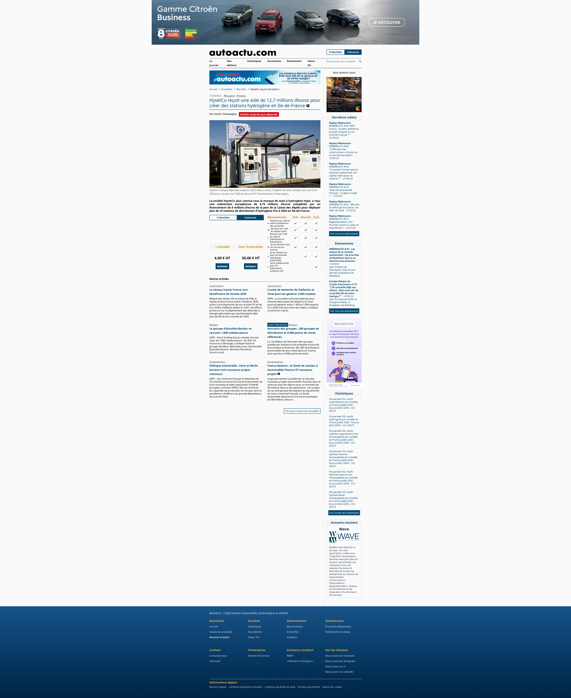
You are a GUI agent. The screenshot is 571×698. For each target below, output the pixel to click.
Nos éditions (232, 63)
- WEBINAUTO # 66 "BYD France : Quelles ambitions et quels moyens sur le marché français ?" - (344, 130)
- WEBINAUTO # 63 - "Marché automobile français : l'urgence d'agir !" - (343, 190)
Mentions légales (217, 686)
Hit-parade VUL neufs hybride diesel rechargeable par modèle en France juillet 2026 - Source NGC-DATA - (343, 499)
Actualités (226, 89)
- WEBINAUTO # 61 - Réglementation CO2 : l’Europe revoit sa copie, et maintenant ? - (344, 221)
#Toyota (241, 95)
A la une (213, 626)
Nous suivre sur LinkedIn (339, 671)
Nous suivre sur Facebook (339, 655)
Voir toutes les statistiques (344, 512)
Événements (294, 61)
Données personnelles (309, 686)
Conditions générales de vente (280, 686)
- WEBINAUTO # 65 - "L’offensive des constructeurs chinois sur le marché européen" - (343, 151)
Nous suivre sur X (335, 666)
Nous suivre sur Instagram (340, 661)
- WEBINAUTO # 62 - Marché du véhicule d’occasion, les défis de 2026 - (344, 206)
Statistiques (254, 61)
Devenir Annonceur (259, 655)
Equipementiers (217, 361)
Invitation (292, 637)
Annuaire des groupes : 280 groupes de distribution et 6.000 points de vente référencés (293, 333)
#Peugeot (229, 95)
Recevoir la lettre (219, 637)
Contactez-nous (218, 655)
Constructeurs (216, 285)
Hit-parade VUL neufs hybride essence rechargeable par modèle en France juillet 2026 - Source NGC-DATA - (343, 459)
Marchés (241, 89)
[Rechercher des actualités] (360, 61)
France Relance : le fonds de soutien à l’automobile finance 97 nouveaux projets (292, 370)
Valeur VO (311, 63)
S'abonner (353, 52)
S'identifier (335, 52)
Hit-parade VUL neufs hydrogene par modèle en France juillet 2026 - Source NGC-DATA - (344, 421)
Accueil (213, 89)
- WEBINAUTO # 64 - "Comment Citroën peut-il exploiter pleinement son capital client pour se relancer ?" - (343, 171)
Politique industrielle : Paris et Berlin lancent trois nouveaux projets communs (233, 370)
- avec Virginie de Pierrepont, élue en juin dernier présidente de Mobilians (344, 262)
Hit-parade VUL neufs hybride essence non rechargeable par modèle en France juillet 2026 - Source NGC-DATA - (343, 479)
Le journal (213, 63)
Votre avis (215, 661)
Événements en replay (337, 632)
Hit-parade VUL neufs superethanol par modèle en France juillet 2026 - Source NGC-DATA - (343, 405)
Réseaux (213, 324)
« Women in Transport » (300, 661)
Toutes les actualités (220, 632)
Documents (274, 61)
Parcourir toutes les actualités (302, 411)
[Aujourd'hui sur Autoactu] (265, 52)
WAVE (290, 655)
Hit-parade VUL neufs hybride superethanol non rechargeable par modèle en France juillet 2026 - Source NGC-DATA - (344, 438)
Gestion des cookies (332, 686)
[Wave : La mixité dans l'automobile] (344, 537)
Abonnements (295, 626)
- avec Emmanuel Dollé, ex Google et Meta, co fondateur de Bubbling (343, 293)
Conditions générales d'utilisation (245, 686)
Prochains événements (338, 626)
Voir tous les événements (344, 233)
